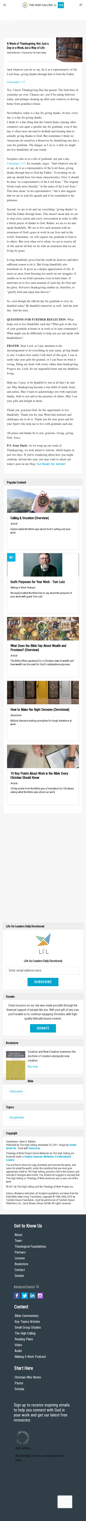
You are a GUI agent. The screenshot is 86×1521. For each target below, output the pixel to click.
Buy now (33, 1066)
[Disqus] (43, 869)
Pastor (19, 1383)
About (10, 13)
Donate (10, 21)
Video (18, 1345)
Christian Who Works (28, 1377)
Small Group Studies (28, 1327)
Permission (34, 1148)
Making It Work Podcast (30, 1357)
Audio (18, 1351)
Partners (20, 1252)
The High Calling (25, 1333)
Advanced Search (24, 1286)
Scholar (19, 1389)
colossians (16, 1091)
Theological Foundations (30, 1246)
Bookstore (21, 1264)
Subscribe (43, 982)
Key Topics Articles (27, 1322)
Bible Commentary (27, 1316)
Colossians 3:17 (16, 82)
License (20, 1258)
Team (18, 1241)
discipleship (16, 1117)
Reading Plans (24, 1339)
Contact (20, 1270)
